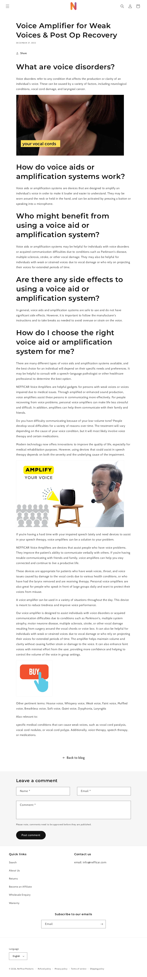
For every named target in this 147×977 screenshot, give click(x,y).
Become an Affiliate (20, 886)
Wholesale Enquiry (19, 894)
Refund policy (44, 968)
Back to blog (76, 758)
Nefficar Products (25, 968)
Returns (13, 878)
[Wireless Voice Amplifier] (34, 695)
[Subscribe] (102, 924)
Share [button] (23, 53)
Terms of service (78, 968)
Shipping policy (97, 968)
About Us (14, 870)
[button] (7, 6)
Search (13, 862)
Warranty (14, 903)
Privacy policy (61, 968)
